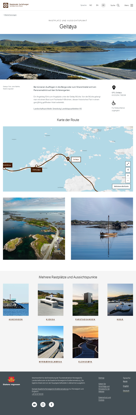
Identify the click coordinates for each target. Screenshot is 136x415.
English (126, 386)
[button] (36, 166)
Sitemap (101, 378)
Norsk (125, 381)
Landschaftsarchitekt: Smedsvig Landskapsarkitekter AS (58, 109)
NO (90, 5)
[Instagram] (42, 404)
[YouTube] (34, 404)
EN (97, 5)
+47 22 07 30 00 (37, 394)
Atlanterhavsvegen (10, 15)
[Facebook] (51, 404)
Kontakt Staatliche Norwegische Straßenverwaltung (50, 389)
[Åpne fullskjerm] (128, 164)
